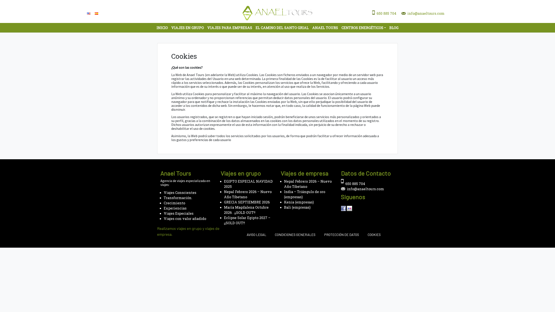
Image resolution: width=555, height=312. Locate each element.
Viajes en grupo (187, 27)
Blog (393, 27)
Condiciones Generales (295, 234)
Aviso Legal (256, 234)
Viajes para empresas (229, 27)
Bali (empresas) (297, 207)
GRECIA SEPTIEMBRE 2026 (247, 202)
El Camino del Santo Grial (282, 27)
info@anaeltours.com (425, 13)
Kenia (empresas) (299, 202)
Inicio (162, 27)
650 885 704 (386, 13)
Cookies (374, 234)
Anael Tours (325, 27)
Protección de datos (341, 234)
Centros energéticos (362, 27)
